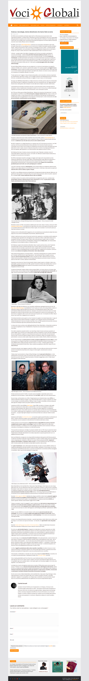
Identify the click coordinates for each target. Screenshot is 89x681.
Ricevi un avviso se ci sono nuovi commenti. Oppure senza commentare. (32, 647)
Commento (13, 611)
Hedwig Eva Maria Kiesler (17, 226)
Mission (15, 25)
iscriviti (50, 645)
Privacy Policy (62, 126)
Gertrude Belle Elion (49, 137)
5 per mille (59, 25)
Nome (12, 628)
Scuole (42, 25)
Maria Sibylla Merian (26, 44)
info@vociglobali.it (67, 107)
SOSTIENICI (66, 25)
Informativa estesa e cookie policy (67, 128)
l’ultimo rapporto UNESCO (20, 496)
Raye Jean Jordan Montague (17, 307)
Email (11, 634)
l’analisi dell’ (27, 525)
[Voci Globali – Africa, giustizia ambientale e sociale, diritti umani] (44, 4)
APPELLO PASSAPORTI (50, 25)
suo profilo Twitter (42, 555)
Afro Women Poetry (24, 25)
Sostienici (65, 43)
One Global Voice (35, 25)
